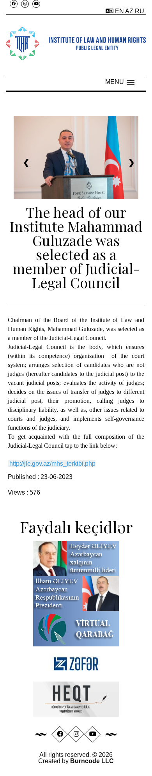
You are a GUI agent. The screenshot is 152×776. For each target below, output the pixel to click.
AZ (130, 11)
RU (139, 11)
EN (120, 11)
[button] (119, 82)
